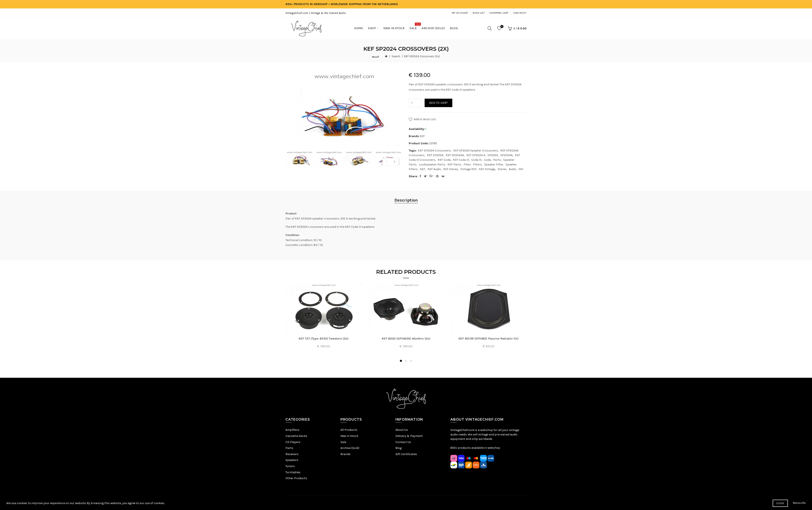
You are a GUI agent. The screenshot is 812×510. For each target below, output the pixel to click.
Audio (512, 169)
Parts (497, 160)
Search (396, 56)
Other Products (296, 478)
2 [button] (406, 361)
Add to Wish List (425, 119)
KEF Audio (434, 169)
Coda (487, 160)
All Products (348, 430)
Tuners (290, 466)
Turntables (292, 472)
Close (780, 503)
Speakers (291, 460)
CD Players (292, 442)
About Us (401, 430)
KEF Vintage (487, 169)
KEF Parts (454, 164)
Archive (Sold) (349, 448)
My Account (460, 12)
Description (406, 200)
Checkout (520, 12)
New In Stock (349, 436)
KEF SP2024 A (475, 155)
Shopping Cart (499, 12)
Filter (467, 164)
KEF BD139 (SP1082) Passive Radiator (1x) (488, 338)
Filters (477, 164)
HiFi (520, 169)
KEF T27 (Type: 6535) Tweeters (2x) (323, 338)
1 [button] (401, 361)
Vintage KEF (468, 169)
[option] (299, 159)
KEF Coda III (461, 160)
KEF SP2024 (435, 155)
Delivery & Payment (409, 436)
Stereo (502, 169)
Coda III (476, 160)
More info (799, 503)
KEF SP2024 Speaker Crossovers (475, 150)
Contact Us (403, 442)
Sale (343, 442)
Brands (345, 454)
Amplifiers (292, 430)
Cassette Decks (296, 436)
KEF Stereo (450, 169)
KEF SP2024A (455, 155)
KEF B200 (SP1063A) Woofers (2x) (406, 338)
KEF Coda (444, 160)
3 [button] (411, 361)
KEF (422, 136)
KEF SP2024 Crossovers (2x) (422, 56)
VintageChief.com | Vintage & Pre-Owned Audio (315, 13)
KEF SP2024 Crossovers (434, 150)
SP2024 (492, 155)
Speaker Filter (493, 164)
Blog (398, 448)
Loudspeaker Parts (432, 164)
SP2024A (506, 155)
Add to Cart (438, 103)
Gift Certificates (406, 454)
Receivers (292, 454)
